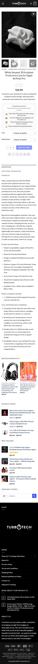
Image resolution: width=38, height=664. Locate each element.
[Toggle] (35, 556)
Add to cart (24, 147)
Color (3, 133)
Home (4, 69)
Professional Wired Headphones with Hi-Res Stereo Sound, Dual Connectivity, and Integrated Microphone (10, 388)
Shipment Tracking (9, 585)
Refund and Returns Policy (11, 576)
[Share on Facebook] (13, 154)
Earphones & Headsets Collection (22, 69)
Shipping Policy (7, 572)
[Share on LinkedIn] (28, 154)
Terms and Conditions (10, 568)
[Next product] (17, 85)
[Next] (33, 34)
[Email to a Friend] (21, 154)
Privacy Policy (7, 564)
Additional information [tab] (11, 171)
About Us (5, 560)
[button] (3, 3)
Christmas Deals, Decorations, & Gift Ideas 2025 (20, 598)
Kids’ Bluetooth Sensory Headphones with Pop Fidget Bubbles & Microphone (28, 387)
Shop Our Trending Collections (13, 556)
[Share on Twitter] (17, 154)
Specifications (6, 139)
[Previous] (5, 34)
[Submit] (34, 496)
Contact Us (6, 581)
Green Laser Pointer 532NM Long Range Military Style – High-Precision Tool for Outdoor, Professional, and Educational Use (21, 607)
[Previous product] (21, 85)
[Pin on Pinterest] (24, 154)
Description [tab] (6, 167)
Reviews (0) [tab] (6, 175)
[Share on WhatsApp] (9, 154)
